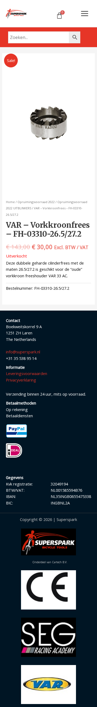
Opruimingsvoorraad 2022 (36, 202)
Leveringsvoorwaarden (26, 373)
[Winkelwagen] (59, 15)
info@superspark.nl (23, 351)
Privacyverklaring (21, 380)
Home (10, 202)
